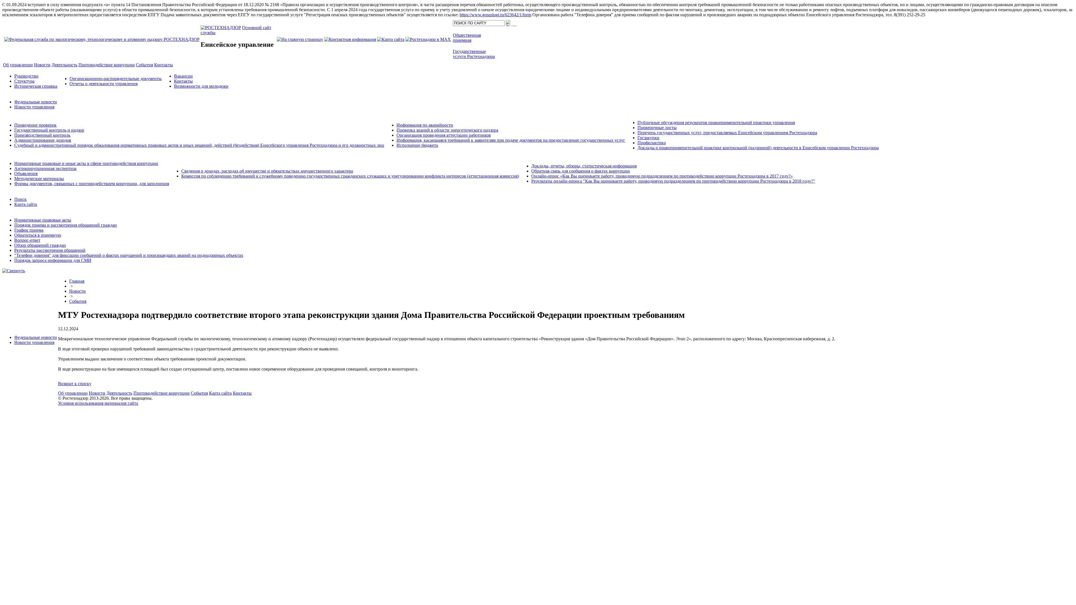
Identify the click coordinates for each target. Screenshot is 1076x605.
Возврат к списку (74, 383)
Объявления (26, 173)
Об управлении (73, 393)
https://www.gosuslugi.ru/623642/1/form (495, 14)
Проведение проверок (35, 125)
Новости (77, 291)
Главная (76, 281)
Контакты (183, 81)
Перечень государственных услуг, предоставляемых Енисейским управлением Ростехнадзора (727, 132)
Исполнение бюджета (417, 145)
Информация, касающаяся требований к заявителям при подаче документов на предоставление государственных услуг (510, 140)
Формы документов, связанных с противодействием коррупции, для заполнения (91, 183)
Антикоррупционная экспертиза (45, 168)
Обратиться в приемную (37, 235)
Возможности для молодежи (201, 86)
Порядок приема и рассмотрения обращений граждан (65, 225)
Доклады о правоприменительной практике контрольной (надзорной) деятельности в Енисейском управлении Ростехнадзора (758, 147)
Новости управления (34, 106)
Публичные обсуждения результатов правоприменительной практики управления (716, 122)
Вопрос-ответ (27, 240)
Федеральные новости (35, 101)
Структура (24, 81)
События (77, 301)
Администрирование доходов (42, 140)
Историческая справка (35, 86)
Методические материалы (39, 178)
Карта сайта (25, 204)
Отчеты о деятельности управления (103, 83)
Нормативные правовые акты (42, 220)
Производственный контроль (42, 135)
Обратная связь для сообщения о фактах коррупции (580, 171)
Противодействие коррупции (161, 393)
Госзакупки (648, 137)
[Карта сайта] (390, 39)
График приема (28, 230)
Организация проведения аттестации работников (443, 135)
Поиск (20, 199)
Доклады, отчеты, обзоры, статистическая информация (584, 166)
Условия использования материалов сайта (98, 403)
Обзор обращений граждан (40, 245)
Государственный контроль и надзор (49, 130)
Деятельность (119, 393)
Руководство (26, 76)
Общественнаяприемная (467, 38)
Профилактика (651, 142)
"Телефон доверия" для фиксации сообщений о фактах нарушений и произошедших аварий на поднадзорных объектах (128, 255)
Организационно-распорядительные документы (115, 78)
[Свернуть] (13, 270)
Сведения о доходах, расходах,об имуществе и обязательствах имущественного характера (267, 171)
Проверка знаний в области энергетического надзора (447, 130)
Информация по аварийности (424, 125)
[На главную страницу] (300, 39)
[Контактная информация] (350, 39)
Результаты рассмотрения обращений (49, 250)
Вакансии (183, 76)
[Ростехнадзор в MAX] (428, 39)
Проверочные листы (657, 127)
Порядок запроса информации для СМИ (52, 260)
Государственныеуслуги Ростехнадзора (474, 54)
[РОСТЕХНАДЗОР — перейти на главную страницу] (102, 39)
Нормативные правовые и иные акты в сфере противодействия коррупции (86, 163)
